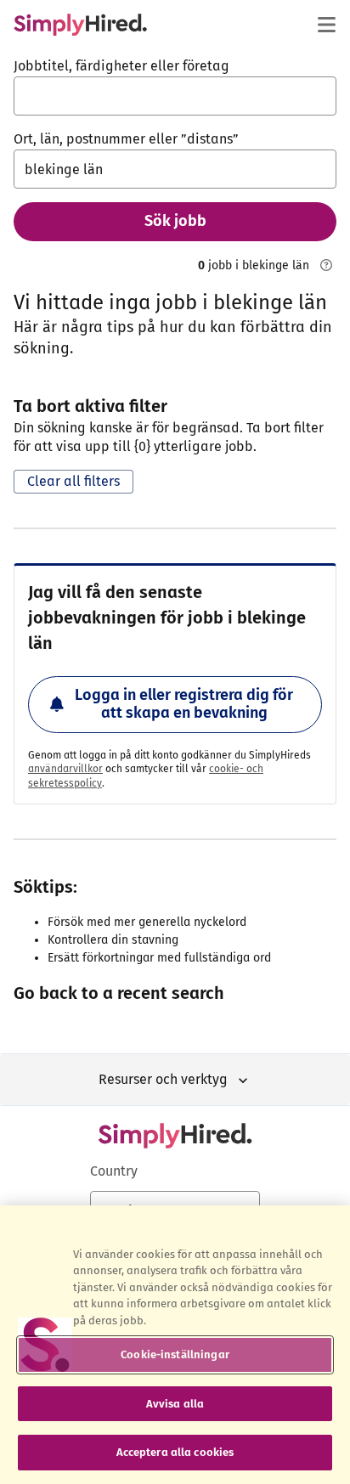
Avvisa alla (175, 1403)
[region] (175, 1344)
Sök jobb (175, 221)
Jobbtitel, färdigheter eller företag (121, 66)
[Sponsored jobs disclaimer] (326, 265)
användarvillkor (65, 769)
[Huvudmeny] (326, 24)
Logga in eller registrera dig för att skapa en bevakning (184, 704)
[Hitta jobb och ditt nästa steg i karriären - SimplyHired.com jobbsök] (80, 25)
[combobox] (175, 96)
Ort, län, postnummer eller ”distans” (126, 139)
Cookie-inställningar (175, 1354)
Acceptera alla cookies (175, 1452)
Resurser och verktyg (163, 1079)
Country (114, 1171)
